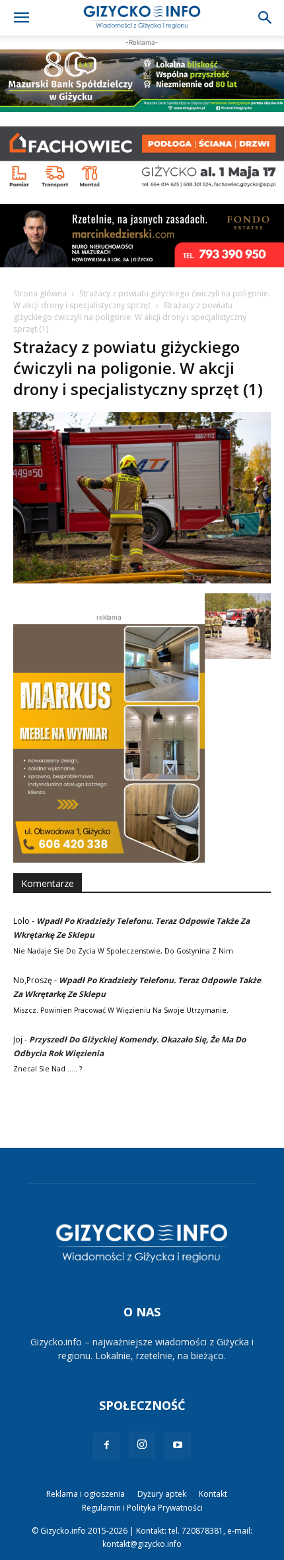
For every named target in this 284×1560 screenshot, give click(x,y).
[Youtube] (177, 1445)
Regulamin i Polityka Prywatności (142, 1507)
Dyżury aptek (161, 1493)
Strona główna (40, 293)
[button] (21, 18)
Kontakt (213, 1493)
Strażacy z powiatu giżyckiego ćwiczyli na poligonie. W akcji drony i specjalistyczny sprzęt (141, 299)
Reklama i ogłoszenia (85, 1493)
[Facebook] (106, 1445)
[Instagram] (142, 1445)
